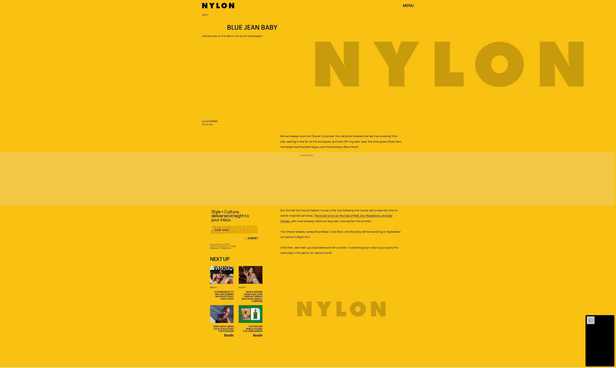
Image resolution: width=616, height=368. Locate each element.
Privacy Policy (226, 248)
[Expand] (589, 318)
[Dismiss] (610, 318)
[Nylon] (218, 5)
